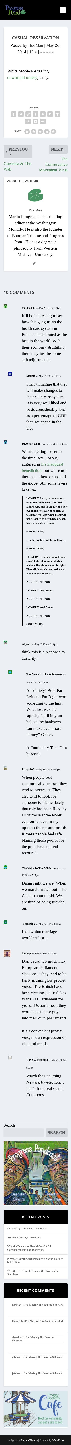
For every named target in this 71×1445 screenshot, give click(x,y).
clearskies (17, 1337)
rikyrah (26, 644)
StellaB (30, 375)
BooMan (35, 45)
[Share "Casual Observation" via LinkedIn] (50, 114)
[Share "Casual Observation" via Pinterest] (42, 114)
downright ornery (22, 77)
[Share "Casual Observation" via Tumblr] (35, 114)
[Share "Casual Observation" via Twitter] (21, 114)
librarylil (17, 1321)
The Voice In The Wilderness (44, 674)
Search (9, 1125)
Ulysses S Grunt (32, 443)
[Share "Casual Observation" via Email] (35, 121)
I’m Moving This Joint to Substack (26, 1228)
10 (32, 51)
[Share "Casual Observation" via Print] (42, 121)
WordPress (58, 1440)
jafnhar (16, 1357)
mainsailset (28, 307)
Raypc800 (28, 769)
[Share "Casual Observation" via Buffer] (57, 114)
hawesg (26, 953)
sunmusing (28, 923)
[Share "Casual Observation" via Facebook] (13, 114)
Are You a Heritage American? (24, 1237)
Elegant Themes (29, 1440)
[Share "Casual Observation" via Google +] (28, 114)
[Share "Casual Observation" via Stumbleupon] (28, 121)
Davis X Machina (37, 1059)
